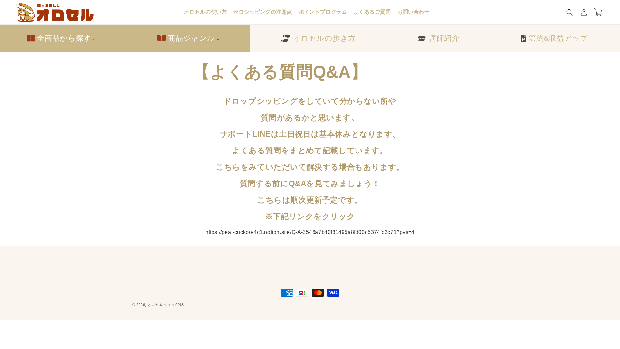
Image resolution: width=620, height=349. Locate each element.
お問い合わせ (414, 12)
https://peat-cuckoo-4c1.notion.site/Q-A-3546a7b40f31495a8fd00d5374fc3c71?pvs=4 (310, 232)
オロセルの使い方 (205, 12)
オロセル (155, 305)
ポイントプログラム (323, 12)
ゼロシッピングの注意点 (262, 12)
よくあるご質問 (372, 12)
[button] (570, 12)
